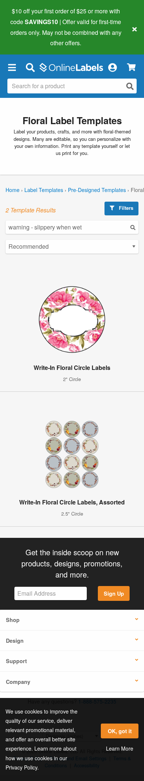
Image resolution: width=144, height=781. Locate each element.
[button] (12, 67)
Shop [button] (13, 619)
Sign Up (114, 593)
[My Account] (112, 67)
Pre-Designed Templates (97, 189)
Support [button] (16, 661)
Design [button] (15, 640)
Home (13, 189)
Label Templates (43, 189)
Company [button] (18, 681)
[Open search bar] (30, 67)
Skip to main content (27, 37)
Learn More (119, 748)
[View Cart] (131, 67)
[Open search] (130, 86)
